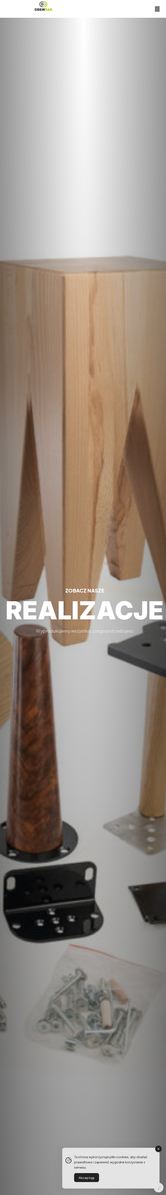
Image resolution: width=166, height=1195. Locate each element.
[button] (157, 8)
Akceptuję (86, 1178)
